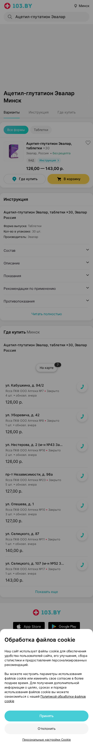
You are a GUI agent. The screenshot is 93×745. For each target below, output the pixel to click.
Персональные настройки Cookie (46, 739)
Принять (46, 716)
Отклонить (47, 728)
